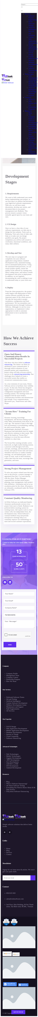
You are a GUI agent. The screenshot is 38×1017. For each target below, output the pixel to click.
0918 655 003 (10, 893)
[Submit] (32, 877)
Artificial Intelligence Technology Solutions (32, 90)
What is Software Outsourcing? (16, 784)
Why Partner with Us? (32, 103)
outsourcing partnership (22, 374)
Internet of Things (12, 734)
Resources (28, 111)
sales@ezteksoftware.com (15, 899)
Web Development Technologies (32, 78)
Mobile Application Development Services (32, 48)
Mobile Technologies (13, 756)
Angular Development (13, 758)
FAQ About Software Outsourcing (32, 146)
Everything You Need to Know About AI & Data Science (32, 131)
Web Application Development (16, 728)
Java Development (12, 762)
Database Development (14, 732)
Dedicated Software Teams (15, 697)
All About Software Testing (31, 140)
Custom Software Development (16, 703)
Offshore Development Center (32, 64)
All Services (10, 711)
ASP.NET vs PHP (12, 764)
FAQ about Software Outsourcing (17, 791)
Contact (8, 854)
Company (28, 97)
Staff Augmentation (12, 709)
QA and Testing (11, 699)
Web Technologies (12, 754)
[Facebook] (5, 582)
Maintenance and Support (14, 707)
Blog (30, 113)
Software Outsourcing (13, 738)
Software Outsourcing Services (32, 70)
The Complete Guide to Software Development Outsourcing (32, 119)
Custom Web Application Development (32, 40)
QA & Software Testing (31, 23)
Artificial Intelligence (13, 701)
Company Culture (12, 677)
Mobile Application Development (17, 730)
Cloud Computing (12, 736)
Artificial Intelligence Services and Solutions (32, 31)
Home (8, 848)
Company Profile (12, 673)
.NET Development (12, 760)
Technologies (29, 74)
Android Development (13, 768)
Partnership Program (13, 679)
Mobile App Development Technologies (32, 84)
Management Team (12, 675)
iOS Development (12, 766)
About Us (31, 99)
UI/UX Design (30, 54)
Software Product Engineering (32, 18)
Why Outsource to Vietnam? (32, 152)
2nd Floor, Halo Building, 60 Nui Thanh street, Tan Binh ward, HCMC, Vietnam (19, 905)
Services (27, 14)
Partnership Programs (32, 108)
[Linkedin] (10, 582)
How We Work (11, 681)
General (31, 95)
